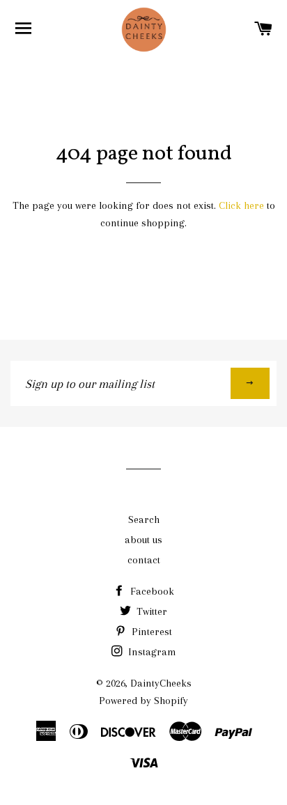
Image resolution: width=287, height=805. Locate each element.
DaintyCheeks (161, 683)
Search (144, 519)
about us (143, 539)
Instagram (150, 652)
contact (143, 560)
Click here (241, 205)
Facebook (150, 591)
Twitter (150, 611)
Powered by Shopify (143, 700)
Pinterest (150, 631)
